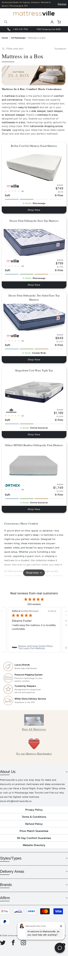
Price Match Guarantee (34, 830)
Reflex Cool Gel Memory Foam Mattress (34, 146)
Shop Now (34, 210)
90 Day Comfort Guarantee (34, 838)
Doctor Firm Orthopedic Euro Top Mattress (34, 221)
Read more (32, 572)
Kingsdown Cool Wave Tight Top (34, 370)
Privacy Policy (34, 809)
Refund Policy (34, 823)
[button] (5, 21)
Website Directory (34, 845)
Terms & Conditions (34, 816)
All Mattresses (18, 38)
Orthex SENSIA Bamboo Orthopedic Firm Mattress (34, 445)
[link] (34, 647)
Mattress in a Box (37, 38)
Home (5, 38)
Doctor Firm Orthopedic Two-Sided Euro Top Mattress (34, 297)
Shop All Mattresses (34, 729)
